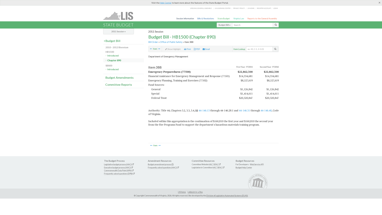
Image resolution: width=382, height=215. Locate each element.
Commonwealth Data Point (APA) (117, 170)
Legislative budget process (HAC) (118, 164)
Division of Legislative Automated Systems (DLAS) (227, 195)
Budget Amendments (119, 77)
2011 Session (117, 31)
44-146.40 (266, 110)
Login (275, 8)
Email (207, 49)
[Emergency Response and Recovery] (159, 49)
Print (188, 49)
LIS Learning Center (223, 8)
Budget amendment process (159, 164)
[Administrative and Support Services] (151, 49)
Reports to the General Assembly (262, 18)
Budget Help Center (244, 167)
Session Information (185, 18)
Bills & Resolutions (205, 18)
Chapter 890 (114, 60)
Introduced (113, 55)
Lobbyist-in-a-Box (195, 192)
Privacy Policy (239, 8)
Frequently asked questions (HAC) (162, 167)
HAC (211, 164)
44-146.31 (244, 110)
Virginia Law (238, 18)
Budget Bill (224, 25)
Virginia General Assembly (201, 8)
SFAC (216, 164)
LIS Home (182, 192)
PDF (198, 49)
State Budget (224, 18)
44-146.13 (204, 110)
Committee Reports (118, 84)
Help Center (165, 2)
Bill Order (153, 42)
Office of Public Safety (171, 42)
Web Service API (257, 164)
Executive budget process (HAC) (117, 167)
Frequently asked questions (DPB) (118, 173)
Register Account (264, 8)
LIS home (251, 8)
